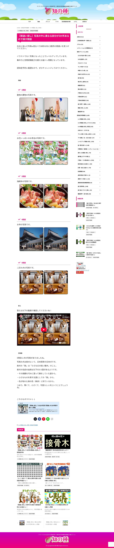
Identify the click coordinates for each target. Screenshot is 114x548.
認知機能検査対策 (66, 21)
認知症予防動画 (34, 425)
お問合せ (84, 21)
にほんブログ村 (81, 266)
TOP (29, 21)
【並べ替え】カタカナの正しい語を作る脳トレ (93, 254)
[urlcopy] (52, 419)
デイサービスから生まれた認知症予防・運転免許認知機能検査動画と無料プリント (57, 534)
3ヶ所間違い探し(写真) (23, 425)
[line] (47, 419)
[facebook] (39, 419)
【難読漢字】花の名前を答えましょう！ (57, 450)
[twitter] (35, 419)
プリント (48, 21)
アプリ (57, 21)
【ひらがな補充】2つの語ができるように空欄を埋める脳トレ (93, 227)
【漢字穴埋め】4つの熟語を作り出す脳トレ (93, 214)
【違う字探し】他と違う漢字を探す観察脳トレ (93, 204)
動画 (39, 21)
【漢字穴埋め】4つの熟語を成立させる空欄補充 (93, 241)
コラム (75, 21)
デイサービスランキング (82, 270)
